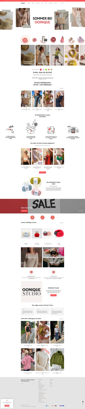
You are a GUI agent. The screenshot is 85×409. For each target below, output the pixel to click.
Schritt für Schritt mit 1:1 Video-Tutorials (33, 277)
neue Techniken (55, 277)
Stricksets (51, 386)
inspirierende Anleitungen (46, 78)
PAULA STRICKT (26, 108)
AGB (24, 406)
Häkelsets (51, 382)
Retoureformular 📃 (40, 388)
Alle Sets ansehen (42, 172)
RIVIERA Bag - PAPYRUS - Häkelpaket (26, 109)
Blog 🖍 (39, 381)
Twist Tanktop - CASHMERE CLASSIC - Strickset (42, 345)
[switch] (82, 404)
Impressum (22, 406)
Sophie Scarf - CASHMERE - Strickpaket (37, 109)
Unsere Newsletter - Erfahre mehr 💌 (42, 390)
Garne (50, 381)
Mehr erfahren (53, 295)
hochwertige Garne (40, 78)
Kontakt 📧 (39, 382)
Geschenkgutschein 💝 (41, 394)
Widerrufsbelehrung (33, 406)
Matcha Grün (57, 188)
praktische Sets (51, 78)
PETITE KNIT (37, 108)
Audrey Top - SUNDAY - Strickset (28, 345)
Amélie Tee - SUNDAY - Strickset (57, 345)
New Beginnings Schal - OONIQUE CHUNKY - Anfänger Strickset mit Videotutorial (48, 168)
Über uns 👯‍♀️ (39, 383)
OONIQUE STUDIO (48, 108)
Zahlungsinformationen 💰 (41, 386)
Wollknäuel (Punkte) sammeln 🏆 (42, 398)
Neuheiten (51, 383)
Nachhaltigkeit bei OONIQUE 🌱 (42, 393)
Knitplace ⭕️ (40, 399)
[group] (42, 20)
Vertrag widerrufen (40, 387)
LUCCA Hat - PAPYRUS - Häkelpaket (59, 109)
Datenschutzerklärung (28, 406)
